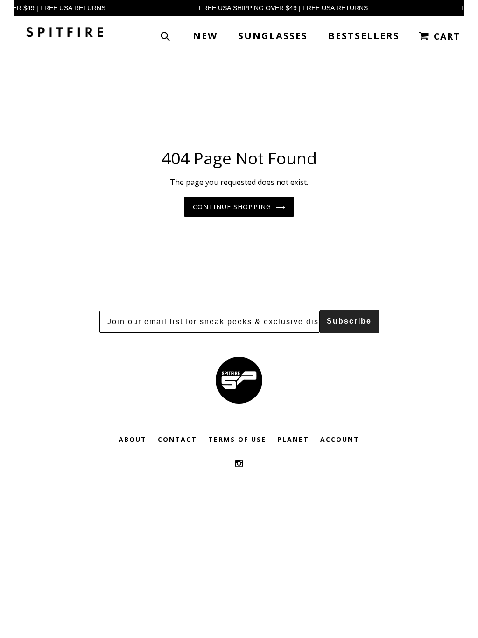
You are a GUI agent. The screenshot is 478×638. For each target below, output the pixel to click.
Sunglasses (273, 35)
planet (293, 439)
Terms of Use (237, 439)
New (205, 35)
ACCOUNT (339, 439)
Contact (177, 439)
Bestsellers (364, 35)
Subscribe (349, 321)
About (133, 439)
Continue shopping (232, 206)
